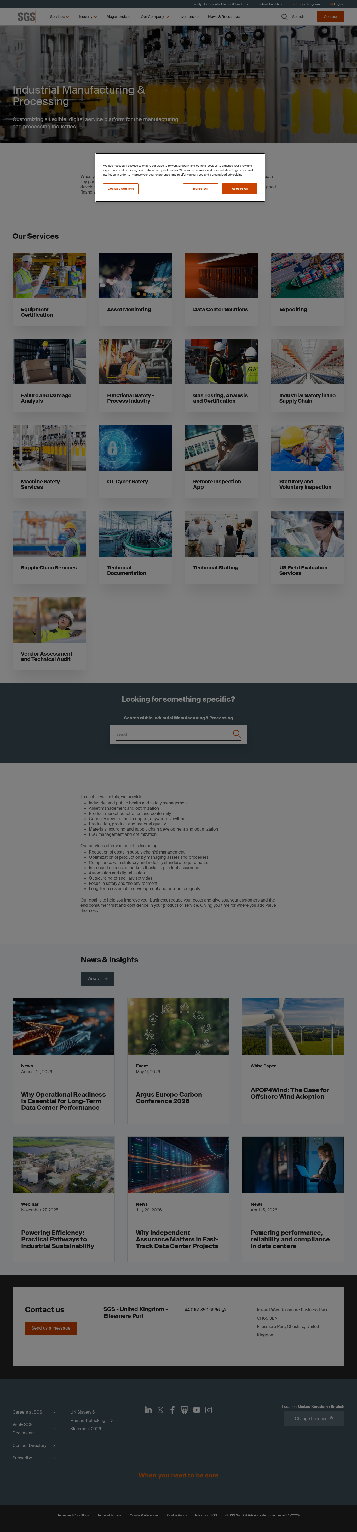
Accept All (240, 189)
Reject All (200, 189)
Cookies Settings (121, 189)
